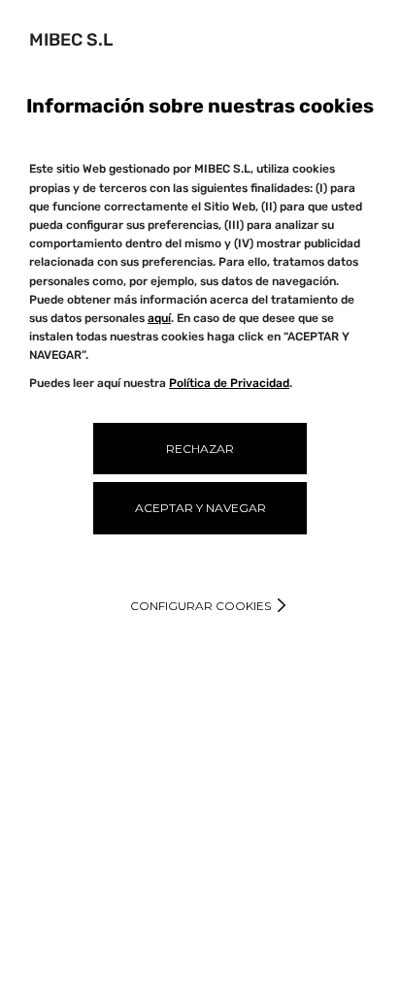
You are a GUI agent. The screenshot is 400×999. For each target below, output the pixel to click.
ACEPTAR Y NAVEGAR (200, 507)
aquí (159, 318)
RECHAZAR (200, 448)
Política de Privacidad (229, 383)
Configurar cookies (200, 605)
